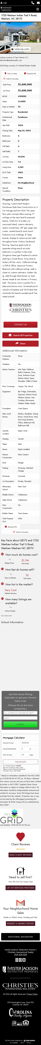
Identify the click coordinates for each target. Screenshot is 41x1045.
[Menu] (37, 9)
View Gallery (22, 49)
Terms (22, 1043)
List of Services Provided (20, 887)
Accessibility (14, 1043)
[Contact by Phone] (32, 2)
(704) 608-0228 (20, 954)
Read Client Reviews (21, 855)
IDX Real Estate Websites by (14, 1040)
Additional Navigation (20, 936)
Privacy (29, 1043)
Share (22, 343)
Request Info (31, 73)
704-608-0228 (20, 317)
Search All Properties (23, 335)
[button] (2, 38)
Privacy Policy (32, 994)
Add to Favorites (12, 79)
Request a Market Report (20, 923)
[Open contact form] (38, 2)
